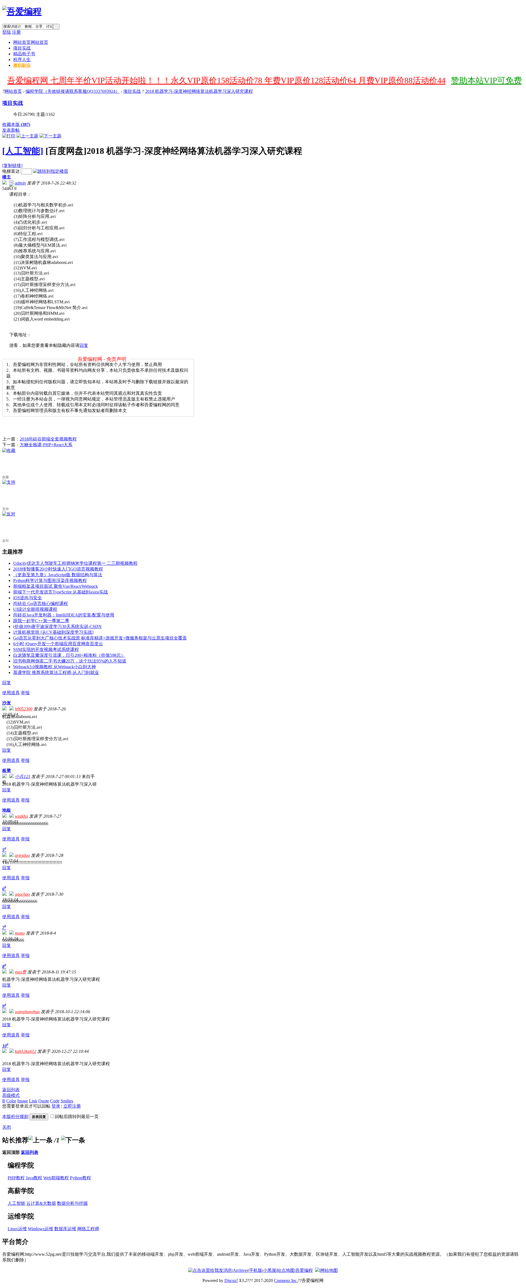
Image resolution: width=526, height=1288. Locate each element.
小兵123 (22, 776)
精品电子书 (24, 53)
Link (33, 1101)
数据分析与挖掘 (72, 1203)
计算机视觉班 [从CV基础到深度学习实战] (53, 632)
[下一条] (73, 1140)
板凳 (6, 770)
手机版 (255, 1270)
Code (54, 1101)
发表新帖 (11, 130)
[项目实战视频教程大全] (22, 11)
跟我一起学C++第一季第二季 (41, 620)
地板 (6, 810)
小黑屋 (269, 1270)
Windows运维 (40, 1228)
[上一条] (40, 1140)
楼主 (6, 177)
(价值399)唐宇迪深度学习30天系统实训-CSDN (57, 626)
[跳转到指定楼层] (50, 171)
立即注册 (72, 1106)
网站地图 (329, 1270)
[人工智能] (22, 151)
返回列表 (11, 1089)
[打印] (8, 136)
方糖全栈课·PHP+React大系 (46, 444)
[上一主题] (27, 136)
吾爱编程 (304, 1270)
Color (11, 1101)
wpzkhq (21, 816)
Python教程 (80, 1177)
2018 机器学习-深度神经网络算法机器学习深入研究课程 (199, 91)
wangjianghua (27, 1011)
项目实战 (22, 48)
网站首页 (30, 42)
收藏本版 (16, 124)
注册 (16, 32)
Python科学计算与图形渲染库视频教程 (50, 580)
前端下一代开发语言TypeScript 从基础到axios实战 (60, 592)
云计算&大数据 (41, 1203)
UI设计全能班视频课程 (35, 609)
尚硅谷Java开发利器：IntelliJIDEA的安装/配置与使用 (63, 615)
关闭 (6, 1127)
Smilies (67, 1101)
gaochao (22, 894)
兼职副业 (22, 65)
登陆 (6, 32)
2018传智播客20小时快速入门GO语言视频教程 (58, 569)
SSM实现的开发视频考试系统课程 (46, 649)
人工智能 (16, 1203)
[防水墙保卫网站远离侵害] (317, 1270)
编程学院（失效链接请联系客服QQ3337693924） (72, 91)
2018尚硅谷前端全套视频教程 (48, 439)
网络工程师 (88, 1228)
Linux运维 (17, 1228)
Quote (43, 1101)
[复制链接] (12, 165)
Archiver (240, 1270)
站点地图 (286, 1270)
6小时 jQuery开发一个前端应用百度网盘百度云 (58, 643)
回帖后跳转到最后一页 (77, 1116)
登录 (56, 1106)
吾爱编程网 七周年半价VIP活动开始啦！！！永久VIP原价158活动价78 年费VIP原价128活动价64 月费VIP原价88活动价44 (226, 80)
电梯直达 (11, 171)
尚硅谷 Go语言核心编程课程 (40, 603)
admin (20, 183)
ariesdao (22, 855)
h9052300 (23, 709)
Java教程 (34, 1177)
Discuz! (231, 1280)
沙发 (6, 703)
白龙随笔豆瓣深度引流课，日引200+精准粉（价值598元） (69, 655)
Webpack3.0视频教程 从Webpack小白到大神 (54, 666)
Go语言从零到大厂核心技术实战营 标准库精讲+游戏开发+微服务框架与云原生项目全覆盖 (100, 638)
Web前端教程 (56, 1177)
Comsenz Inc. (286, 1280)
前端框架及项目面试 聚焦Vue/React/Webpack (55, 586)
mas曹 (20, 972)
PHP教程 (16, 1177)
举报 (25, 692)
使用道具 (11, 692)
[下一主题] (50, 136)
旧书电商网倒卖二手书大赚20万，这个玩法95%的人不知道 (69, 661)
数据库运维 (65, 1228)
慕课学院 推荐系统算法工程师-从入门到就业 (56, 672)
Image (22, 1101)
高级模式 (11, 1095)
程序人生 (22, 59)
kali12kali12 (25, 1051)
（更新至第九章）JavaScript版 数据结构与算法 (57, 574)
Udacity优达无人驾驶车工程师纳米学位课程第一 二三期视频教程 (75, 563)
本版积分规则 (15, 1116)
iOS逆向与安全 (27, 597)
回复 (83, 345)
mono (20, 933)
